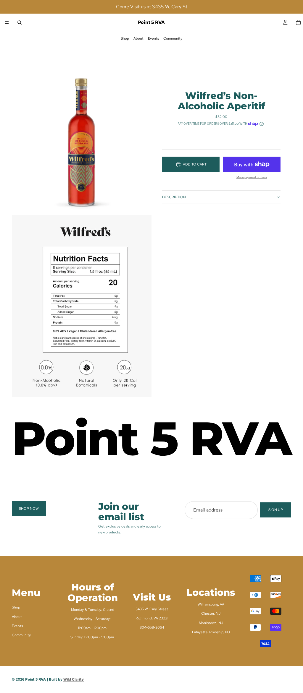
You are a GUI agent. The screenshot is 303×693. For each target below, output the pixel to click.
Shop (125, 38)
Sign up (275, 509)
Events (153, 38)
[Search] (19, 22)
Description (174, 197)
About (138, 38)
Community (172, 38)
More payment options (251, 177)
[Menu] (7, 22)
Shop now (29, 508)
